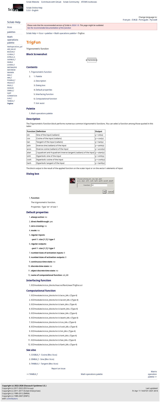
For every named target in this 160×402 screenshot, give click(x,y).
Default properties (44, 89)
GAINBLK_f (11, 59)
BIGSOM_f (11, 52)
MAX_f (9, 75)
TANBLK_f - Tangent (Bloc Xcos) (44, 363)
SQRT (9, 93)
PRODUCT (11, 83)
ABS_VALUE (11, 49)
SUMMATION (12, 96)
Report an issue (58, 368)
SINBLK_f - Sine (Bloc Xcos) (42, 359)
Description (41, 81)
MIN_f (9, 77)
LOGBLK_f (11, 65)
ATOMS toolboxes (89, 2)
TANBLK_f (10, 101)
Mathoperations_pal (14, 46)
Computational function (46, 98)
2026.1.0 (75, 25)
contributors (12, 398)
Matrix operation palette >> (152, 374)
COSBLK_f (11, 54)
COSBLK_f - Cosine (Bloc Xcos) (44, 354)
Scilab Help (13, 22)
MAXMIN (10, 72)
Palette (39, 76)
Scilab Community (71, 2)
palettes (11, 31)
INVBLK (10, 62)
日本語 (134, 19)
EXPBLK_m (11, 57)
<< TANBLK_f (32, 374)
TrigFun (10, 103)
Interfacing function (45, 94)
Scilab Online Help (34, 7)
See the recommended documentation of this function (49, 28)
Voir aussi (40, 103)
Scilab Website (32, 2)
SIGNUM (10, 88)
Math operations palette (12, 39)
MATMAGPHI (12, 67)
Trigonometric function (41, 72)
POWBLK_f (11, 80)
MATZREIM (11, 70)
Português (143, 19)
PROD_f (10, 85)
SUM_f (9, 98)
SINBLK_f (10, 90)
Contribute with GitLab (51, 2)
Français (126, 19)
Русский (153, 19)
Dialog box (40, 85)
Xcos (9, 27)
